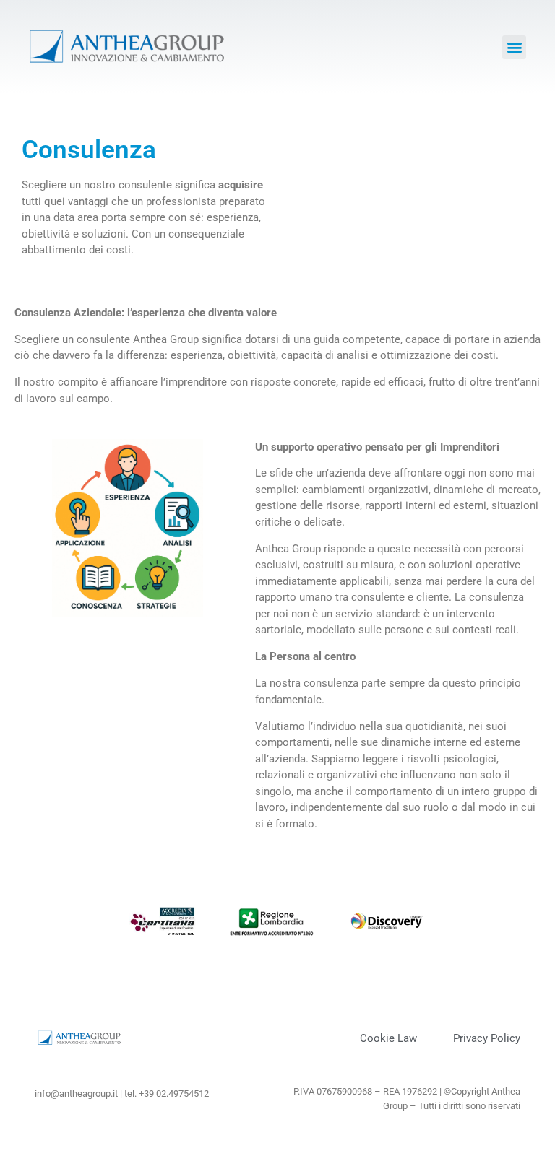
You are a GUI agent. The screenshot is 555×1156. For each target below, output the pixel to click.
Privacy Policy (486, 1038)
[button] (514, 47)
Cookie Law (388, 1038)
